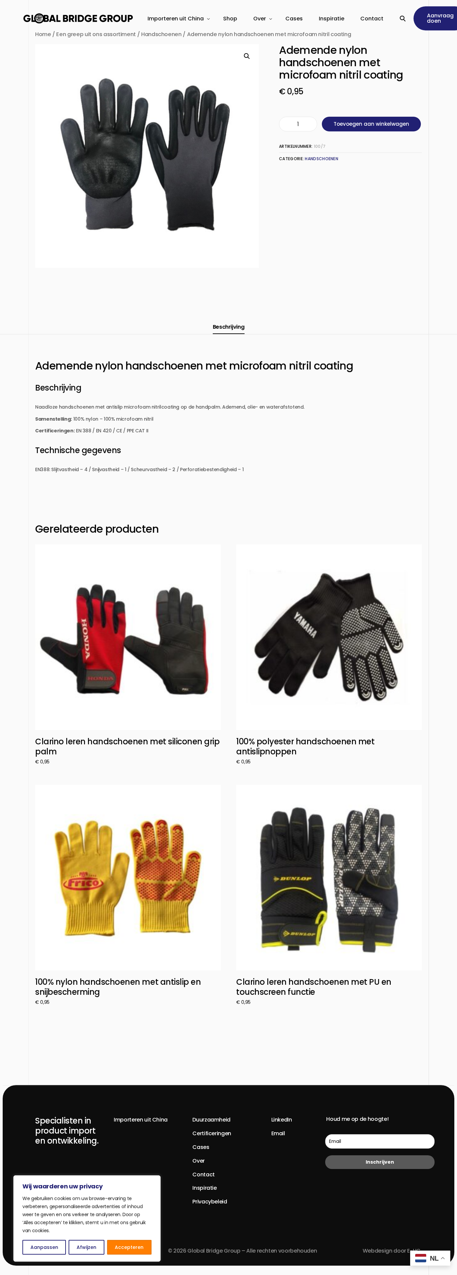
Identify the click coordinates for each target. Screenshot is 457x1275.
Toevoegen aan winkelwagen (371, 123)
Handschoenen (321, 159)
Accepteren (129, 1247)
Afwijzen (86, 1247)
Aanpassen (44, 1247)
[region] (87, 1218)
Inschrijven (380, 1162)
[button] (247, 56)
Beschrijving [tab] (229, 327)
